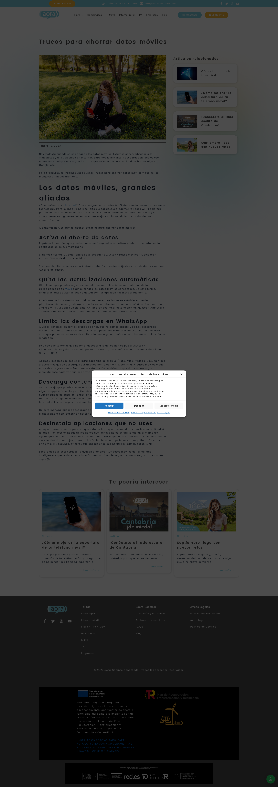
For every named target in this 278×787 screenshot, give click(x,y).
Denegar (139, 405)
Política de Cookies (118, 412)
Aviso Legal (163, 412)
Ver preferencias (169, 405)
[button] (181, 374)
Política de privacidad (143, 412)
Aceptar (109, 405)
